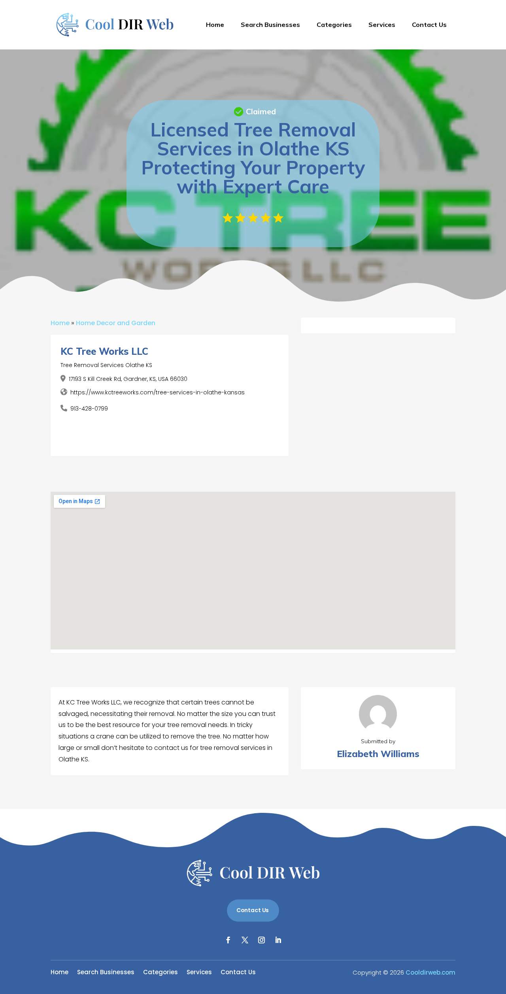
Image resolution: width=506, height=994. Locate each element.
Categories (334, 24)
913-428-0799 (89, 409)
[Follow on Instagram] (261, 940)
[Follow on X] (244, 940)
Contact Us (429, 24)
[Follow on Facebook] (228, 940)
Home (215, 24)
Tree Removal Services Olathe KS (106, 365)
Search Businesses (270, 24)
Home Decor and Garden (115, 323)
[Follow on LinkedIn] (278, 940)
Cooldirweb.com (430, 972)
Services (381, 24)
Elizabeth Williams (378, 753)
